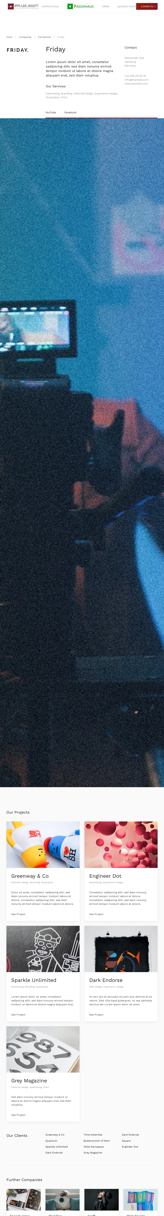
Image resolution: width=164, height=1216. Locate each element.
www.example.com (136, 83)
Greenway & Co (30, 876)
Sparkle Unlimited (33, 980)
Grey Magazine (29, 1081)
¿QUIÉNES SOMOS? (127, 6)
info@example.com (136, 79)
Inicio (11, 6)
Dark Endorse (106, 980)
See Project (18, 914)
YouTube (50, 112)
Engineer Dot (105, 876)
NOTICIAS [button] (151, 6)
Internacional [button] (50, 6)
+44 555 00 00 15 (135, 75)
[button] (80, 6)
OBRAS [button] (105, 6)
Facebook (70, 112)
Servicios (28, 6)
